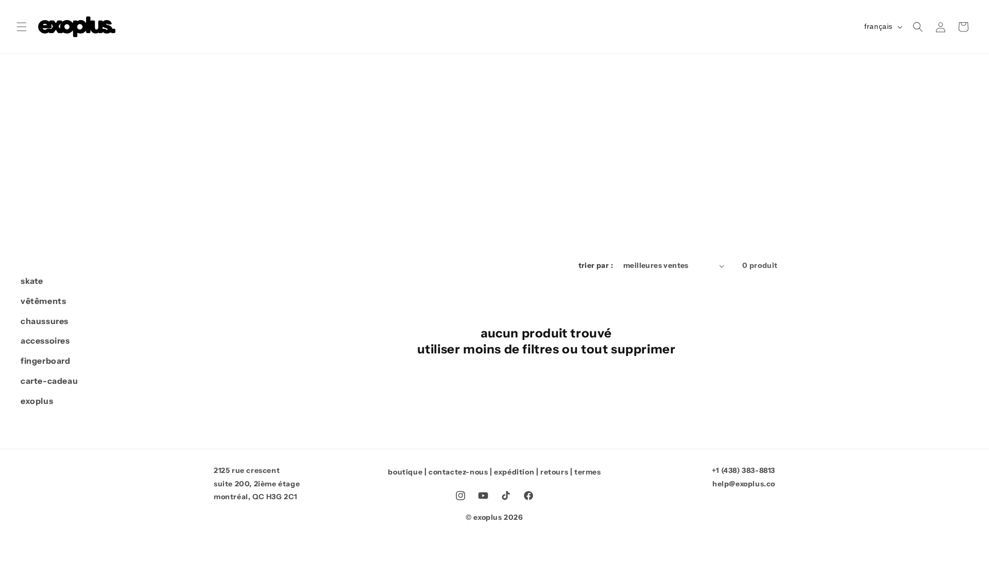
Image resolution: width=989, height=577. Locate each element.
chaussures (45, 321)
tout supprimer (628, 349)
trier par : (595, 265)
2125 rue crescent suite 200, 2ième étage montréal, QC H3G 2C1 (257, 483)
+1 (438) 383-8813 (743, 470)
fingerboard (46, 360)
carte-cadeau (49, 381)
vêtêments (43, 301)
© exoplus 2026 (494, 517)
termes (587, 472)
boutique (405, 472)
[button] (21, 26)
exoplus (37, 401)
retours (554, 472)
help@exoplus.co (743, 483)
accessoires (45, 340)
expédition (514, 472)
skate (32, 281)
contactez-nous (458, 472)
